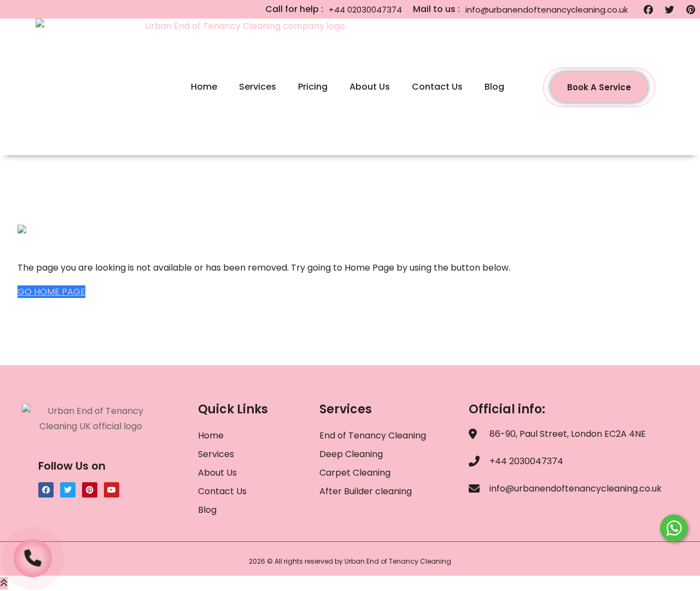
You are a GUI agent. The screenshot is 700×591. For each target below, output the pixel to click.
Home (204, 86)
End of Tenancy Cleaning (372, 435)
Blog (494, 86)
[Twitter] (669, 9)
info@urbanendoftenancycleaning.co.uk (546, 9)
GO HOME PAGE (51, 291)
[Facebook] (648, 9)
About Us (369, 86)
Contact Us (437, 86)
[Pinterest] (690, 9)
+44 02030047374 (365, 9)
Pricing (313, 86)
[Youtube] (111, 490)
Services (257, 86)
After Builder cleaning (366, 491)
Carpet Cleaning (354, 472)
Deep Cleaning (351, 454)
